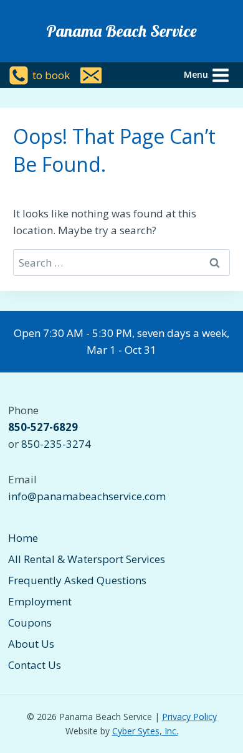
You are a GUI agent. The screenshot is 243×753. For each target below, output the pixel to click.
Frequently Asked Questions (77, 580)
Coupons (30, 622)
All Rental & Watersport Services (86, 559)
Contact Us (34, 665)
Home (23, 538)
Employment (40, 601)
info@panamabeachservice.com (87, 496)
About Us (31, 644)
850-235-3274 (56, 444)
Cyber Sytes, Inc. (145, 731)
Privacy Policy (189, 716)
